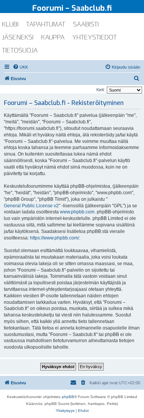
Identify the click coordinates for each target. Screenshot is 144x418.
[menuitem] (20, 67)
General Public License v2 (31, 205)
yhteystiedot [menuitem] (94, 37)
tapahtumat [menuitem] (45, 24)
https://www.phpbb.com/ (54, 238)
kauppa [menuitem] (53, 37)
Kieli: (100, 89)
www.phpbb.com (77, 212)
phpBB (68, 397)
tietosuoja (20, 50)
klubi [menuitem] (10, 24)
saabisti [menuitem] (86, 24)
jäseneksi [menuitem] (17, 37)
